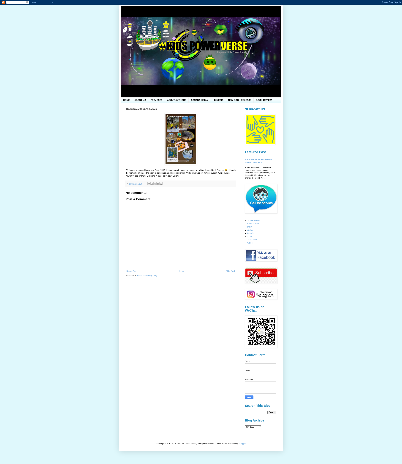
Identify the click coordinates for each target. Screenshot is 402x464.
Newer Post (131, 271)
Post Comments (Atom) (147, 276)
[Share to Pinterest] (161, 183)
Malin (249, 227)
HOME (126, 100)
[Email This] (149, 183)
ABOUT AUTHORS (176, 100)
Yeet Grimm (252, 240)
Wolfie (250, 243)
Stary (249, 237)
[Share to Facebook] (158, 183)
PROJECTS (156, 100)
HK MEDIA (218, 100)
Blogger (242, 444)
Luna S (250, 233)
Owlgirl (250, 230)
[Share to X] (155, 183)
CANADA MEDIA (199, 100)
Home (181, 271)
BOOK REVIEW (264, 100)
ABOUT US (140, 100)
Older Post (230, 271)
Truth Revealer (253, 221)
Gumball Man (253, 224)
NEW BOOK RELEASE (239, 100)
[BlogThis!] (152, 183)
